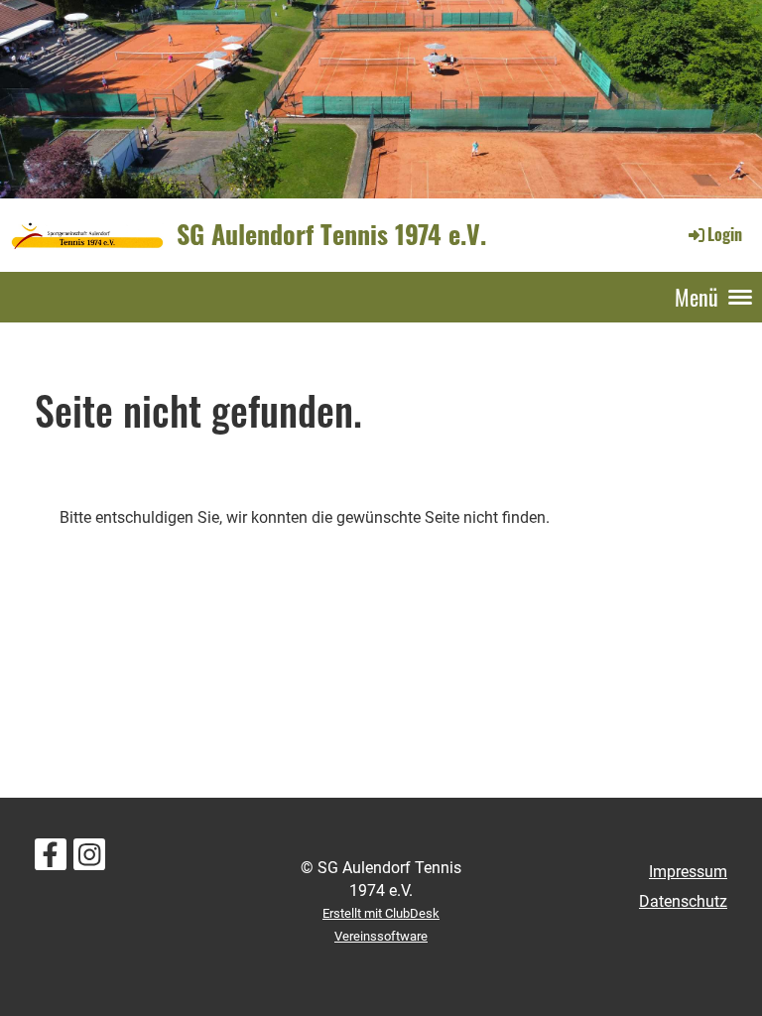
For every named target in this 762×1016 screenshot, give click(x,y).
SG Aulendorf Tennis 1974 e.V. (331, 234)
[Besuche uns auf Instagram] (89, 859)
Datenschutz (683, 901)
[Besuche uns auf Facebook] (50, 859)
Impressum (688, 871)
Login (724, 234)
